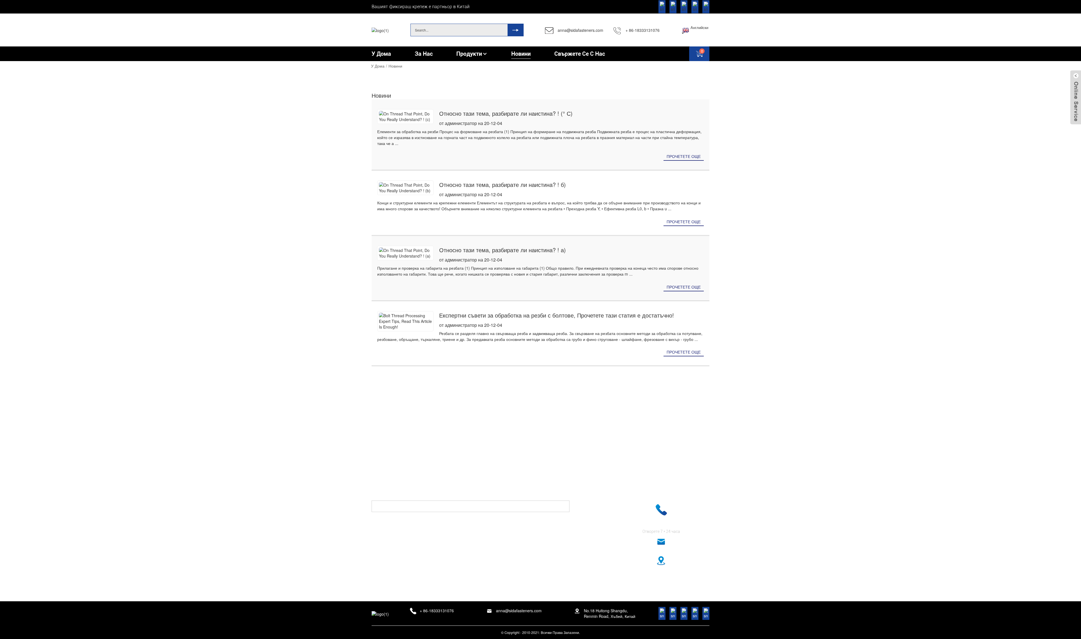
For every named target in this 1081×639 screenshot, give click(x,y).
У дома (378, 66)
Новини (395, 66)
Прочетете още (684, 156)
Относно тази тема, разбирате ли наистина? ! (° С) (506, 113)
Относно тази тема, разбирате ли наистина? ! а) (502, 250)
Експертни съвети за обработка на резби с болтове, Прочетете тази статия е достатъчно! (556, 315)
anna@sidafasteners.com (580, 30)
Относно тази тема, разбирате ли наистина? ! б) (502, 184)
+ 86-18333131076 (643, 30)
